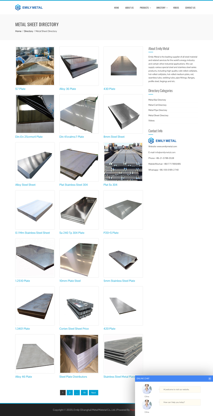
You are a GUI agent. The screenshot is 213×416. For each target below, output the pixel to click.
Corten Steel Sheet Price (74, 328)
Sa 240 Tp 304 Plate (71, 233)
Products (144, 7)
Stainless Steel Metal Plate (119, 376)
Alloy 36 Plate (67, 89)
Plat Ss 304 (110, 184)
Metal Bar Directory (157, 99)
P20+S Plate (111, 233)
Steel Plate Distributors (73, 376)
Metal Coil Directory (157, 105)
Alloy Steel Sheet (25, 184)
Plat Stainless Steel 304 (73, 184)
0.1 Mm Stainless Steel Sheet (32, 233)
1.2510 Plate (22, 281)
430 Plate (109, 89)
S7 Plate (20, 89)
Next (93, 392)
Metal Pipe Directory (157, 110)
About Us (129, 7)
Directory (160, 7)
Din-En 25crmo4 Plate (29, 136)
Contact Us (190, 7)
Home (116, 7)
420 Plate (109, 328)
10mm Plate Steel (70, 281)
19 (84, 392)
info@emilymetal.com (165, 152)
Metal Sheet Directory (158, 115)
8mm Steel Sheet (114, 136)
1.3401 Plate (22, 328)
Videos (176, 7)
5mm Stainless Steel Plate (119, 281)
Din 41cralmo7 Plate (71, 136)
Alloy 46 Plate (23, 376)
